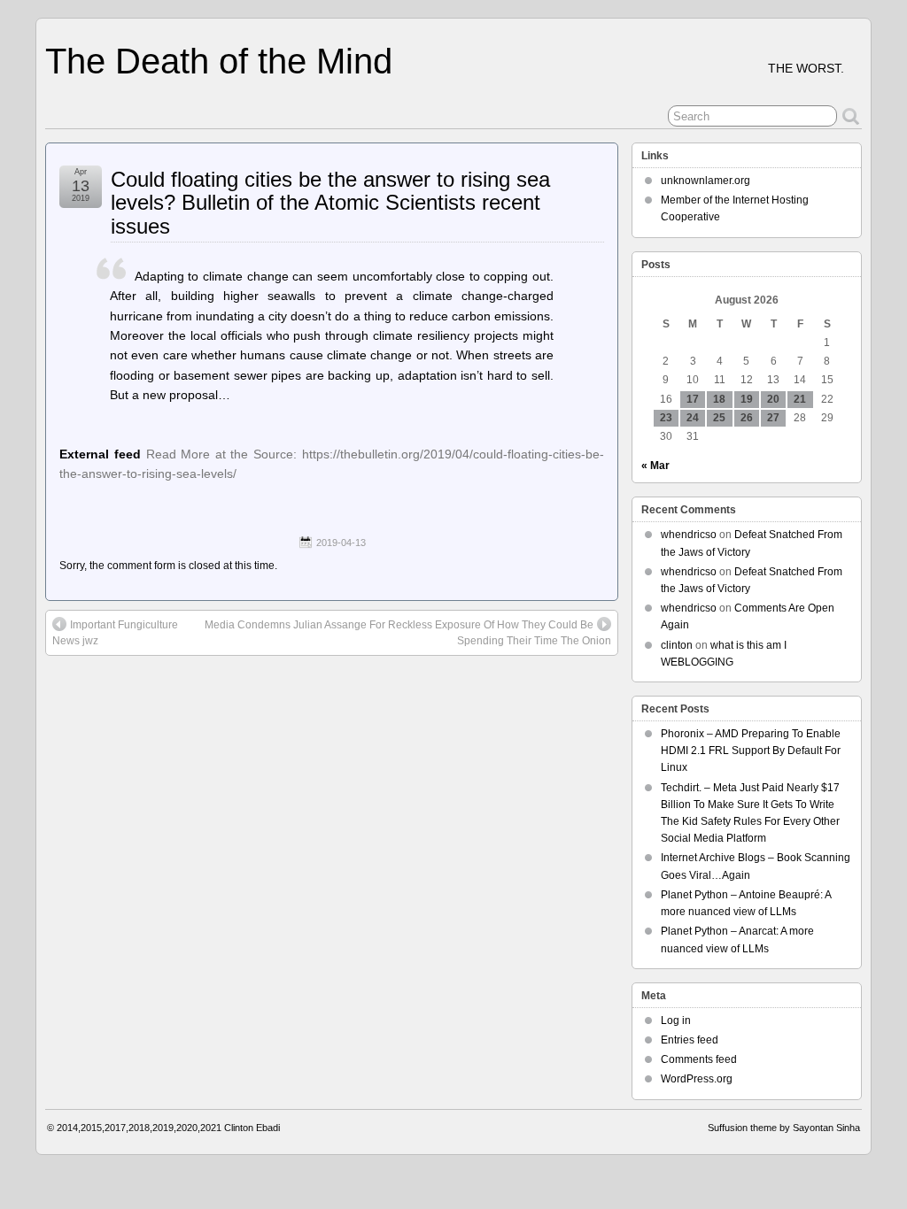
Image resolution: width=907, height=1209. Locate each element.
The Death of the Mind (218, 61)
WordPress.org (697, 1079)
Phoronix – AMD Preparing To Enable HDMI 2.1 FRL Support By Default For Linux (751, 751)
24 (692, 418)
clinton (677, 645)
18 (719, 399)
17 (692, 399)
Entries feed (689, 1040)
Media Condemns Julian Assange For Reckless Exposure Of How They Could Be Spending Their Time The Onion (408, 633)
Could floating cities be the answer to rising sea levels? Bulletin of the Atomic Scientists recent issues (330, 202)
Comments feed (699, 1059)
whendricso (689, 534)
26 (746, 418)
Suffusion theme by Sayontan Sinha (784, 1127)
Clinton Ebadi (252, 1127)
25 (719, 418)
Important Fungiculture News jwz (115, 633)
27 (773, 418)
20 (773, 399)
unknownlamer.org (705, 180)
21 (800, 399)
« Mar (655, 465)
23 (666, 418)
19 (746, 399)
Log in (676, 1020)
